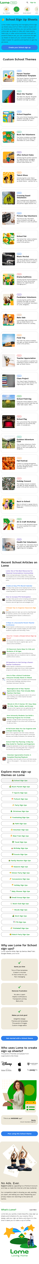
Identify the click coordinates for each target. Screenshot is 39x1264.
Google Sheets (6, 953)
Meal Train (31, 951)
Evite (13, 951)
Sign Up (33, 2)
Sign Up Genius (21, 951)
